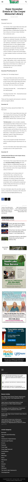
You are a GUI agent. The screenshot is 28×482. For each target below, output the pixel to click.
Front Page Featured (6, 449)
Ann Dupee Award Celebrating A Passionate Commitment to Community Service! (13, 408)
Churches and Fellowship (8, 434)
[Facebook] (2, 199)
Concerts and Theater (7, 441)
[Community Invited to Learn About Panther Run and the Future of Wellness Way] (4, 238)
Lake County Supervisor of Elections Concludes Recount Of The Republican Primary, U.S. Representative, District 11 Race (13, 421)
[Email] (9, 199)
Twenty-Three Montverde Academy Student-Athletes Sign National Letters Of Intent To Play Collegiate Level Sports (7, 210)
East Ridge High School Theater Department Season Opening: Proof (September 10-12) (13, 397)
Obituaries (4, 459)
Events (3, 443)
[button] (2, 2)
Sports (3, 466)
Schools (3, 464)
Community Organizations (8, 438)
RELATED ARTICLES (7, 218)
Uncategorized (5, 472)
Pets (2, 462)
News (2, 457)
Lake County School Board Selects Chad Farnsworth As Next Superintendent (12, 403)
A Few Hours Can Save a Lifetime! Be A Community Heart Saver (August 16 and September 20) (17, 231)
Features (3, 445)
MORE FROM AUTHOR (8, 220)
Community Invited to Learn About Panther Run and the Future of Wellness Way (17, 238)
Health (3, 453)
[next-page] (4, 243)
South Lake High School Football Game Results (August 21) (14, 414)
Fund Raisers (4, 451)
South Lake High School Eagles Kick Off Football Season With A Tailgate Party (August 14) (17, 225)
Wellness (3, 468)
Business (3, 432)
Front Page (4, 447)
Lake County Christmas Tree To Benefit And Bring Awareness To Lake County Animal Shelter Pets (20, 209)
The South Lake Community (9, 470)
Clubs (2, 436)
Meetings (4, 455)
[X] (5, 199)
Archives (3, 226)
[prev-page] (2, 243)
